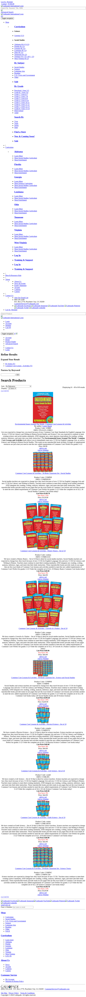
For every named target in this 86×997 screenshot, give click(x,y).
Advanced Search (7, 12)
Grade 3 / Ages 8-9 (21, 99)
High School (18, 111)
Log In (17, 255)
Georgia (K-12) (19, 48)
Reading (17, 73)
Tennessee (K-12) (20, 54)
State (16, 127)
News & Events (20, 283)
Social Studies (19, 67)
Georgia (18, 177)
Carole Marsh (47, 426)
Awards (17, 288)
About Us (17, 281)
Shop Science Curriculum (23, 183)
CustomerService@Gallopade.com (26, 304)
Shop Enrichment (20, 160)
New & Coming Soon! (24, 136)
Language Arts (19, 71)
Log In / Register (7, 2)
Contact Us (9, 296)
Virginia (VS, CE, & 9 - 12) (24, 56)
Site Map (4, 993)
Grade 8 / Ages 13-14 (22, 109)
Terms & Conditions (27, 993)
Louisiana (19, 192)
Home (7, 340)
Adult (16, 113)
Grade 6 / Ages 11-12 (21, 105)
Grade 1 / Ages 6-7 (21, 94)
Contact (4, 4)
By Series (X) (10, 364)
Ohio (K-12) (18, 52)
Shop (7, 22)
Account (8, 323)
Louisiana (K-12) (20, 50)
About (7, 279)
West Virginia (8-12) (21, 59)
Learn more (9, 940)
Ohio (16, 204)
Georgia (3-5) (19, 36)
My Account (9, 979)
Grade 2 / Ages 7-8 (21, 97)
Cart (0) (8, 328)
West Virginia (20, 242)
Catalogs (17, 290)
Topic (16, 123)
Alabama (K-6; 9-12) (21, 44)
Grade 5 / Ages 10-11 (21, 103)
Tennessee (18, 217)
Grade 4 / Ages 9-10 (21, 101)
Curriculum (19, 26)
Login (7, 321)
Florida (17, 164)
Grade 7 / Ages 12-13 (22, 107)
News (7, 965)
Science (17, 69)
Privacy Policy (14, 993)
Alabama (18, 151)
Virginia (18, 230)
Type (16, 121)
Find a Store (20, 132)
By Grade (18, 86)
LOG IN (8, 956)
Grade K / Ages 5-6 (21, 92)
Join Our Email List (21, 298)
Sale (16, 81)
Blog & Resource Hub (13, 275)
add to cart (43, 448)
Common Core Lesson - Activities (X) (18, 366)
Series (16, 125)
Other (16, 77)
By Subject (19, 63)
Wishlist (8, 326)
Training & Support (23, 260)
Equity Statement (20, 285)
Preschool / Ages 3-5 (21, 90)
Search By (19, 117)
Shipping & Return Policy (14, 981)
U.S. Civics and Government (24, 75)
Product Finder (10, 342)
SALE (7, 931)
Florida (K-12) (19, 46)
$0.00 (11, 4)
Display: (4, 388)
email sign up (5, 905)
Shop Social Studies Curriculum (25, 158)
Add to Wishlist (43, 450)
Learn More (18, 156)
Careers (17, 292)
